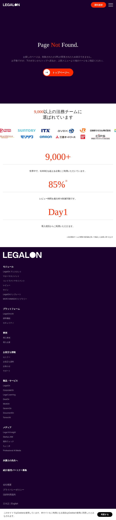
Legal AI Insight (9, 432)
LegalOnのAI (8, 313)
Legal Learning (9, 394)
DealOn (6, 399)
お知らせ (6, 366)
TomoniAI (7, 417)
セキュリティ (8, 322)
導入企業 (6, 342)
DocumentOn (8, 412)
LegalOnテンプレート (12, 294)
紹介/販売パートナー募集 (15, 469)
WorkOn (6, 403)
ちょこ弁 (6, 446)
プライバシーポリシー (13, 489)
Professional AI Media (12, 450)
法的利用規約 (9, 494)
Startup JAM (8, 436)
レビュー (6, 285)
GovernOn (7, 408)
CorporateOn (8, 390)
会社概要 (7, 484)
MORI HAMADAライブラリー (15, 298)
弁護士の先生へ (10, 460)
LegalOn (6, 385)
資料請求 (98, 4)
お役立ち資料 (8, 361)
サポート (6, 370)
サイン (5, 289)
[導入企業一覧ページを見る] (58, 133)
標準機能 (6, 318)
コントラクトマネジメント (14, 280)
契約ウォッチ (8, 441)
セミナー (6, 357)
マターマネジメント (11, 276)
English (14, 503)
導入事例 (6, 337)
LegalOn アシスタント (12, 271)
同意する (105, 514)
